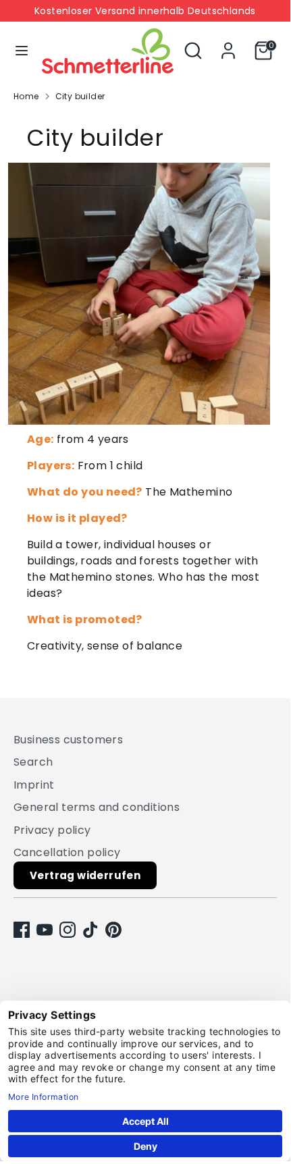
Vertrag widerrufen (85, 875)
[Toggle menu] (21, 50)
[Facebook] (22, 930)
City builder (80, 96)
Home (26, 96)
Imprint (34, 785)
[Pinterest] (113, 930)
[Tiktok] (90, 930)
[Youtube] (44, 930)
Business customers (68, 739)
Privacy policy (52, 830)
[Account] (228, 45)
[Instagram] (67, 930)
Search (33, 762)
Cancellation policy (67, 852)
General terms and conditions (97, 807)
